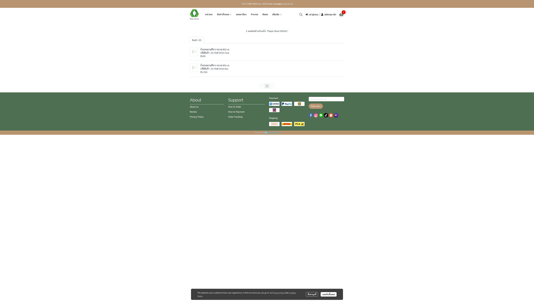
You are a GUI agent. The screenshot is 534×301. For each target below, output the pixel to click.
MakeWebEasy (273, 132)
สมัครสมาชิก (330, 14)
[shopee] (331, 115)
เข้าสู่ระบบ (313, 14)
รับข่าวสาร (316, 106)
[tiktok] (326, 115)
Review (193, 112)
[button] (301, 14)
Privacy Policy (279, 292)
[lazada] (336, 115)
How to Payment (236, 112)
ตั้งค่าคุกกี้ (312, 294)
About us (194, 106)
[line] (321, 115)
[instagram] (316, 115)
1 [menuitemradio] (267, 86)
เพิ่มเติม (276, 14)
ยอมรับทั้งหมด (328, 294)
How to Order (234, 106)
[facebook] (311, 115)
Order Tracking (235, 117)
